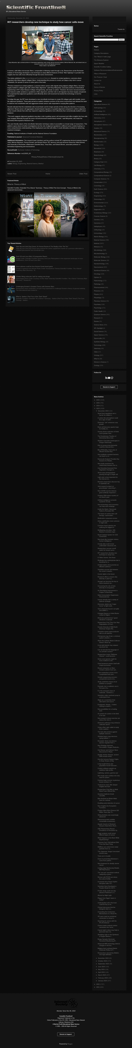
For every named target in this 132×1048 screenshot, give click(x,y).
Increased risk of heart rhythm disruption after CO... (107, 882)
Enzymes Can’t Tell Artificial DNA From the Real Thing (108, 843)
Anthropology (98, 108)
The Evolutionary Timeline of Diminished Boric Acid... (107, 437)
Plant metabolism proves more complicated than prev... (108, 673)
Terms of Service (48, 157)
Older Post (83, 174)
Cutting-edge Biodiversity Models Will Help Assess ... (108, 869)
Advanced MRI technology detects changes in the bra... (109, 944)
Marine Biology (99, 236)
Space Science (99, 335)
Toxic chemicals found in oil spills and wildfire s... (108, 609)
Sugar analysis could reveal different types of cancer (107, 834)
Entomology (98, 199)
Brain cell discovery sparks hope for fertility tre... (108, 428)
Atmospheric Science (101, 125)
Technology (97, 345)
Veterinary (97, 348)
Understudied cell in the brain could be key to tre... (107, 903)
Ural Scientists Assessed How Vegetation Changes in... (107, 469)
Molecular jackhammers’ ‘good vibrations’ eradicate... (107, 618)
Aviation (96, 128)
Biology (15, 163)
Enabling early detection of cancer (109, 803)
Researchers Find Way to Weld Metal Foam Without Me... (108, 790)
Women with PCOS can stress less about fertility (107, 878)
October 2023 (102, 961)
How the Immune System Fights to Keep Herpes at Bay (108, 760)
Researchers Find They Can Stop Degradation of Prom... (109, 623)
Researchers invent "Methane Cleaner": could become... (107, 655)
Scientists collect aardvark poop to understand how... (109, 696)
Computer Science (100, 179)
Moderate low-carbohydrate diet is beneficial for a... (109, 561)
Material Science (32, 163)
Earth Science (98, 189)
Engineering (22, 163)
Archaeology (98, 111)
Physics (96, 294)
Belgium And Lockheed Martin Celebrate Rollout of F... (107, 949)
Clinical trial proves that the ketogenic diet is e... (106, 908)
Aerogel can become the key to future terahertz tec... (108, 582)
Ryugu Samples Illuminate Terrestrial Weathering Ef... (107, 940)
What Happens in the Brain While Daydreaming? (108, 838)
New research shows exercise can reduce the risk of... (109, 719)
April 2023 (101, 972)
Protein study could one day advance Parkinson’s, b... (107, 891)
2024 (98, 405)
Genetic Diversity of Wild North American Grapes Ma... (108, 628)
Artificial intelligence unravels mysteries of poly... (107, 501)
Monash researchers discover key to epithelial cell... (109, 482)
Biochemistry (98, 135)
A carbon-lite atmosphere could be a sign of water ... (108, 419)
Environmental (98, 202)
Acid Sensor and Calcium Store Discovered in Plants (108, 751)
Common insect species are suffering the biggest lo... (107, 526)
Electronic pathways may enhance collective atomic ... (109, 723)
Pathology (97, 284)
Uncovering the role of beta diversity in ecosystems (106, 587)
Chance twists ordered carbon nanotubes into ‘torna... (107, 926)
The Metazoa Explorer (101, 60)
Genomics (97, 223)
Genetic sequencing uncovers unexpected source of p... (107, 678)
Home (48, 174)
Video (96, 352)
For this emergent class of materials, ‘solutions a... (106, 691)
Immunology (98, 233)
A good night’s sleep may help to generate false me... (108, 931)
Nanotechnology (99, 263)
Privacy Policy (36, 157)
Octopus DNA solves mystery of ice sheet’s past (108, 496)
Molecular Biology (100, 257)
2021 (98, 987)
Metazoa (97, 247)
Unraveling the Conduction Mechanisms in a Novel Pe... (108, 912)
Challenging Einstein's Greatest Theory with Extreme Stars (35, 286)
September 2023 (103, 964)
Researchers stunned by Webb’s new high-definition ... (108, 953)
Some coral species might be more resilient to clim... (107, 660)
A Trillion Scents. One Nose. (107, 557)
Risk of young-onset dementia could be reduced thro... (107, 446)
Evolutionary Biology (100, 213)
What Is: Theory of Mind (16, 184)
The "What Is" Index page (102, 56)
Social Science (99, 331)
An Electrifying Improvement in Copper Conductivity (108, 591)
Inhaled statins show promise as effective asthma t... (108, 565)
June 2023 (101, 966)
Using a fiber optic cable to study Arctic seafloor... (108, 728)
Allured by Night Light (105, 895)
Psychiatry (97, 304)
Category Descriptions (101, 53)
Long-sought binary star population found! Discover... (108, 764)
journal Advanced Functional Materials (37, 78)
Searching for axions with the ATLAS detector (107, 922)
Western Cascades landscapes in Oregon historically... (108, 441)
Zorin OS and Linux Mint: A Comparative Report (31, 256)
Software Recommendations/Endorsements (108, 70)
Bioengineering (99, 138)
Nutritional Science (100, 270)
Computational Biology (101, 172)
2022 (98, 984)
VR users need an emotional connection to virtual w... (107, 917)
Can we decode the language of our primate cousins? (108, 650)
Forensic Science (99, 216)
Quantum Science (100, 314)
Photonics (97, 291)
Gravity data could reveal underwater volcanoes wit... (107, 544)
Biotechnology (98, 155)
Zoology (96, 365)
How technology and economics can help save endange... (108, 505)
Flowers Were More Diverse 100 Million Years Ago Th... (108, 811)
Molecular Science (100, 260)
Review (96, 321)
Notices (96, 50)
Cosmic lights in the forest (106, 574)
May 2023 (101, 969)
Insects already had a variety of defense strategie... (108, 600)
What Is (96, 359)
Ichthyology (97, 230)
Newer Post (11, 174)
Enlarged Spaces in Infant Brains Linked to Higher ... (108, 614)
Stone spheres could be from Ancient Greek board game (34, 266)
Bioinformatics (98, 141)
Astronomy (97, 118)
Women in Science (100, 362)
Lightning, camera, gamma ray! (108, 773)
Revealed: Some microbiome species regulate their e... (107, 742)
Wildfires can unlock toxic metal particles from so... (108, 847)
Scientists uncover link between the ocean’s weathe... (108, 570)
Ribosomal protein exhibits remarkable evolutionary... (107, 820)
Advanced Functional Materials (32, 137)
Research (97, 318)
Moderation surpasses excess (107, 518)
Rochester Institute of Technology (29, 150)
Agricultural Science (100, 104)
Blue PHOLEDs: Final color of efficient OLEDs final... (107, 450)
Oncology (97, 274)
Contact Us (59, 157)
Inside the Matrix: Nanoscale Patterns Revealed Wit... (107, 510)
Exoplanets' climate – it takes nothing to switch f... (107, 705)
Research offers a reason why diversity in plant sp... (107, 577)
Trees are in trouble (104, 856)
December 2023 (103, 411)
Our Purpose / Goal (100, 77)
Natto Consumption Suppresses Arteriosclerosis (108, 596)
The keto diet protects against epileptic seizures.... (107, 732)
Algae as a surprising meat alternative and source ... (106, 700)
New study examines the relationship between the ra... (108, 464)
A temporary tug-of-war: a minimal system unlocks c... (109, 637)
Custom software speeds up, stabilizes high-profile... (107, 769)
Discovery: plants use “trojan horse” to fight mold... (107, 605)
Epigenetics (98, 209)
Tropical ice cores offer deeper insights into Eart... (108, 785)
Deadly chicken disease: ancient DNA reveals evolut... (108, 755)
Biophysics (97, 152)
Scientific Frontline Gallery (102, 67)
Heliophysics (98, 226)
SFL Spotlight (98, 328)
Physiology (97, 297)
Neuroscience (98, 267)
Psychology (97, 308)
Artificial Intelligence (100, 114)
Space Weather (99, 63)
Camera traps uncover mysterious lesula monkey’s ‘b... (109, 781)
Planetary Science (100, 301)
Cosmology (97, 186)
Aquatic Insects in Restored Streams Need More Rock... (107, 825)
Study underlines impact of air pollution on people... (107, 682)
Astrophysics (98, 121)
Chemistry (97, 169)
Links (95, 94)
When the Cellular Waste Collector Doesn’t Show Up (109, 641)
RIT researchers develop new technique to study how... (107, 554)
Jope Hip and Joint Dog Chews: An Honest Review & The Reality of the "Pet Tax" (42, 246)
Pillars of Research (100, 73)
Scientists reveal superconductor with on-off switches (108, 632)
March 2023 (102, 975)
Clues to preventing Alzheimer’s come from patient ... (108, 859)
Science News (98, 325)
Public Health (98, 311)
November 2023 (103, 958)
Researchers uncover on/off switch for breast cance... (107, 549)
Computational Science (101, 175)
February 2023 (103, 978)
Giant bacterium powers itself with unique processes (109, 664)
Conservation (98, 182)
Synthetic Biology (99, 342)
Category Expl (98, 162)
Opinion (96, 277)
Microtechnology (99, 253)
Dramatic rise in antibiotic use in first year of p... (108, 687)
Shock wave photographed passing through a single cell (108, 473)
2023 (98, 408)
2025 (98, 403)
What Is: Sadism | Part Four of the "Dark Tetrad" (31, 296)
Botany (96, 158)
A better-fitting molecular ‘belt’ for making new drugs (33, 276)
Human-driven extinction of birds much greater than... (108, 432)
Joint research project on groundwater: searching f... (107, 487)
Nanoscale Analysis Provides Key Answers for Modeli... (108, 460)
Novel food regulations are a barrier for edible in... (107, 414)
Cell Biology (98, 165)
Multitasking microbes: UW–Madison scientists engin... (107, 531)
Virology (96, 355)
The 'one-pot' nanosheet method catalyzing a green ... (108, 873)
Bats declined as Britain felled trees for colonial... (107, 799)
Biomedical (97, 148)
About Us (97, 84)
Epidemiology (98, 206)
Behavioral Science (100, 131)
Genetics (97, 219)
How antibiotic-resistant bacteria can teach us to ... (108, 455)
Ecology (96, 192)
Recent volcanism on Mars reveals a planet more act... (107, 669)
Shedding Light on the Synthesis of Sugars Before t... (108, 935)
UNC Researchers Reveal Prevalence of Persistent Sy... (108, 829)
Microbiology (98, 250)
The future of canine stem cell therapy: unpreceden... (107, 514)
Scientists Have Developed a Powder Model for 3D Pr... (107, 887)
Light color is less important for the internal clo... (108, 478)
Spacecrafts (98, 338)
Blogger (69, 1044)
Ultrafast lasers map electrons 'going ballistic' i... (107, 737)
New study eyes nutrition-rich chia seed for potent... (109, 776)
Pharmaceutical (99, 287)
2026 (98, 400)
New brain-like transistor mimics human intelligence (108, 540)
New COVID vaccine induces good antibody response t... (107, 491)
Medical (40, 163)
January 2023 (102, 981)
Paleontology (98, 280)
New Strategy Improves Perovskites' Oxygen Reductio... (109, 746)
